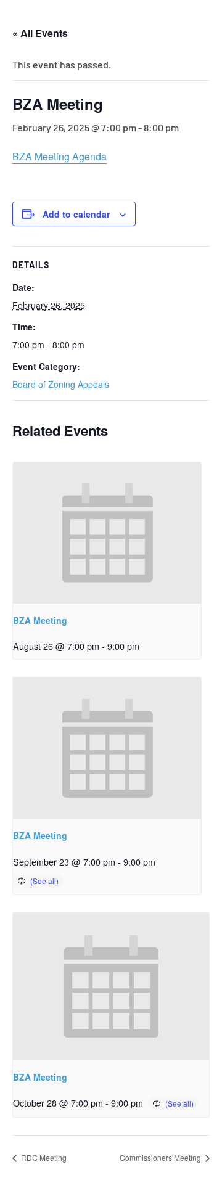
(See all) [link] (44, 880)
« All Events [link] (40, 33)
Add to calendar (76, 214)
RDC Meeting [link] (43, 1157)
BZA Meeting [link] (40, 620)
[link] (107, 533)
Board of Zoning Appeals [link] (60, 384)
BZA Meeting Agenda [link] (59, 156)
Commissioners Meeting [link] (161, 1157)
